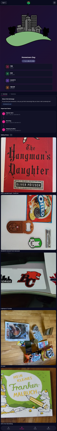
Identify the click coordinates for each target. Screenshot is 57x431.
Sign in (3, 2)
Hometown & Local (7, 104)
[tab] (4, 94)
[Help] (54, 2)
